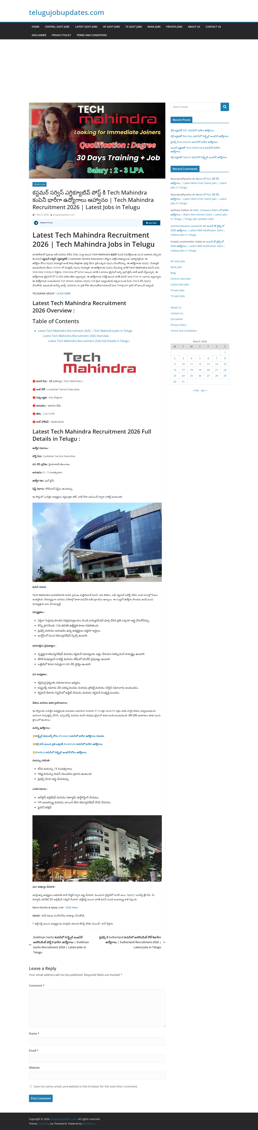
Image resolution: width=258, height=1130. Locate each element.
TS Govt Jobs (133, 26)
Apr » (204, 390)
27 (208, 375)
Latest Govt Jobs (86, 26)
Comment (36, 985)
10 (183, 364)
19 (200, 370)
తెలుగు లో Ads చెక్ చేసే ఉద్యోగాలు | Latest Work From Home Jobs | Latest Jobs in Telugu (199, 183)
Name (34, 1033)
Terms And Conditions (92, 35)
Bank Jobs (154, 26)
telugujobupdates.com (66, 12)
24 (183, 375)
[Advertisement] (129, 76)
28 (216, 375)
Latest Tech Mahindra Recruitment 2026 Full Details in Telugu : (89, 341)
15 (225, 364)
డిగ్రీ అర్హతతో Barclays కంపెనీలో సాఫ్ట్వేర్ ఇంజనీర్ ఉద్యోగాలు (200, 136)
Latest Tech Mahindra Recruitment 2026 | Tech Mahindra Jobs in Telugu (85, 331)
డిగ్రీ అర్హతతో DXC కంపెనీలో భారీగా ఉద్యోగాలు (192, 130)
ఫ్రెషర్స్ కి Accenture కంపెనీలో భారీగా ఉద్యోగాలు (194, 142)
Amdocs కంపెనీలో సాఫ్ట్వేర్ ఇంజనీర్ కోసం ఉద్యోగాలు (61, 752)
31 (183, 381)
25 (191, 375)
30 (174, 381)
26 (200, 375)
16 (174, 370)
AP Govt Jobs (111, 26)
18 (191, 370)
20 (208, 370)
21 (216, 370)
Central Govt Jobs (57, 26)
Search (225, 107)
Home (35, 26)
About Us (194, 26)
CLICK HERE (63, 293)
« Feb (196, 390)
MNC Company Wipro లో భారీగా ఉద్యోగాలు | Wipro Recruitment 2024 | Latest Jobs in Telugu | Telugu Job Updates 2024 (200, 214)
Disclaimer (39, 35)
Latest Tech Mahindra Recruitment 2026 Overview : (76, 336)
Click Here (72, 907)
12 (200, 364)
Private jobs (174, 26)
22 (225, 370)
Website (34, 1068)
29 (225, 375)
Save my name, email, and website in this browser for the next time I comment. (86, 1086)
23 (174, 375)
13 (208, 364)
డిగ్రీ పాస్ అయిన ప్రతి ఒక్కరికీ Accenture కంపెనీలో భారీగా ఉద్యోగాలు (68, 744)
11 (191, 364)
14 (216, 364)
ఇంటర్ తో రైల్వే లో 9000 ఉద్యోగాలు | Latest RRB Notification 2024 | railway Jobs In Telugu (198, 230)
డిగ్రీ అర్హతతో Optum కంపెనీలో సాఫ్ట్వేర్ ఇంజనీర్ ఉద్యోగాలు (199, 157)
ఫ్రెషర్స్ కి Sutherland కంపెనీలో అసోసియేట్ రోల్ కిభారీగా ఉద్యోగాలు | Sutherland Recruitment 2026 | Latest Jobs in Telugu (130, 942)
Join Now (153, 223)
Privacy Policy (61, 35)
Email (33, 1050)
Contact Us (213, 26)
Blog (173, 273)
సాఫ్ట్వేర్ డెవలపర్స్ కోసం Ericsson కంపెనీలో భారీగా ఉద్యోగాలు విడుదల (69, 736)
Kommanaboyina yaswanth (186, 226)
